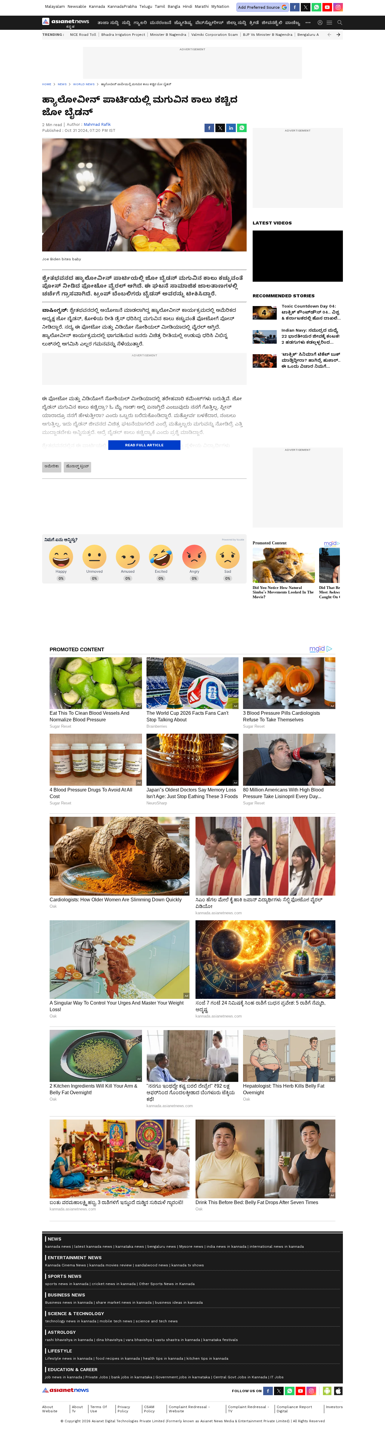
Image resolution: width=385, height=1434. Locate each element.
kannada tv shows (187, 1265)
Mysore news (191, 1246)
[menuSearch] (339, 22)
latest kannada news (93, 1246)
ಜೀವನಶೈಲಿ (272, 22)
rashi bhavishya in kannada (69, 1340)
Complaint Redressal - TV (248, 1409)
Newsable (76, 6)
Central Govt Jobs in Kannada (240, 1377)
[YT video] (327, 7)
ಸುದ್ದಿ (126, 22)
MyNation (220, 6)
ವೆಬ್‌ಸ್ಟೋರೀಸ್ (209, 22)
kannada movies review (110, 1265)
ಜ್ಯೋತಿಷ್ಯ (183, 22)
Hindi (187, 6)
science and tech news (157, 1321)
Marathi (202, 6)
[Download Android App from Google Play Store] (327, 1391)
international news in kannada (277, 1246)
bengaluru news (161, 1246)
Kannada (97, 6)
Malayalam (55, 6)
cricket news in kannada (114, 1284)
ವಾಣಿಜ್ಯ (292, 22)
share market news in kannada (124, 1302)
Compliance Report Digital (294, 1409)
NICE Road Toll (83, 35)
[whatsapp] (316, 7)
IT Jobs (277, 1377)
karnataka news (130, 1246)
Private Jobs (96, 1377)
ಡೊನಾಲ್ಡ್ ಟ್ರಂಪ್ (77, 466)
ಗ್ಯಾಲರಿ (140, 22)
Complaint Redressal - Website (189, 1409)
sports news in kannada (66, 1284)
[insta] (338, 7)
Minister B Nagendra (168, 35)
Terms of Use (98, 1409)
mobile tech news (116, 1321)
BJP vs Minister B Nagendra (267, 35)
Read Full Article (144, 445)
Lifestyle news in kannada (68, 1358)
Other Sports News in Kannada (167, 1284)
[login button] (321, 22)
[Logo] (67, 22)
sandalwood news (151, 1265)
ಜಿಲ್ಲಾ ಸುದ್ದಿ (236, 22)
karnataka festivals (220, 1340)
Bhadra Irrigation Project (123, 35)
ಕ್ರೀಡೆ (254, 22)
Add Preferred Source (259, 7)
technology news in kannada (70, 1321)
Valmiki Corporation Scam (214, 35)
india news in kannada (226, 1246)
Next (338, 34)
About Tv (77, 1409)
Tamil (160, 6)
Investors (334, 1407)
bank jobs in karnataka (131, 1377)
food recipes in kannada (118, 1358)
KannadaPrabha (122, 6)
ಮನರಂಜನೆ (160, 22)
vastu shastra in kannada (177, 1340)
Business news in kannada (69, 1302)
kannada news (58, 1246)
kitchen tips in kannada (207, 1358)
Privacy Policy (124, 1409)
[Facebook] (295, 7)
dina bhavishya (109, 1340)
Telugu (145, 6)
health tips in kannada (163, 1358)
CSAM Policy (149, 1409)
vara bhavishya (139, 1340)
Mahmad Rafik (97, 124)
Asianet (65, 1390)
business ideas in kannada (179, 1302)
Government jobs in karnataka (183, 1377)
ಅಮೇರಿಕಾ (52, 466)
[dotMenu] (308, 22)
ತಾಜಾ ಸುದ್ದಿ (108, 22)
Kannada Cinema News (65, 1265)
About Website (49, 1409)
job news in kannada (63, 1377)
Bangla (174, 6)
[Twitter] (305, 7)
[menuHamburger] (330, 23)
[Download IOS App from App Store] (338, 1391)
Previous (329, 34)
